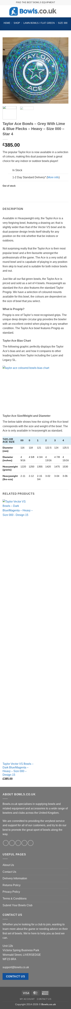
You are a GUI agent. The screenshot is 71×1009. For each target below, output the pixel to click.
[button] (5, 11)
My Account (27, 999)
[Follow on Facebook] (6, 843)
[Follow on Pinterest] (30, 843)
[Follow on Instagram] (12, 843)
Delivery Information (15, 878)
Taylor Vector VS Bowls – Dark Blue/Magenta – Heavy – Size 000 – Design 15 (18, 769)
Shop (17, 23)
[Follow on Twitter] (18, 843)
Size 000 (62, 23)
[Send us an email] (24, 843)
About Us (8, 865)
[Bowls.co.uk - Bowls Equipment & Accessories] (33, 11)
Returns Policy (12, 885)
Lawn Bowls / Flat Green (39, 23)
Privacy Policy (11, 891)
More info (53, 177)
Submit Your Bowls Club (17, 905)
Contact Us (9, 871)
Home (7, 23)
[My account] (61, 11)
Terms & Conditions (15, 898)
